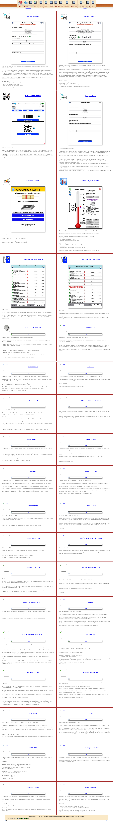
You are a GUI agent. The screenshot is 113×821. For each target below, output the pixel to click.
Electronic (85, 8)
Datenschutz (69, 817)
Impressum (64, 817)
